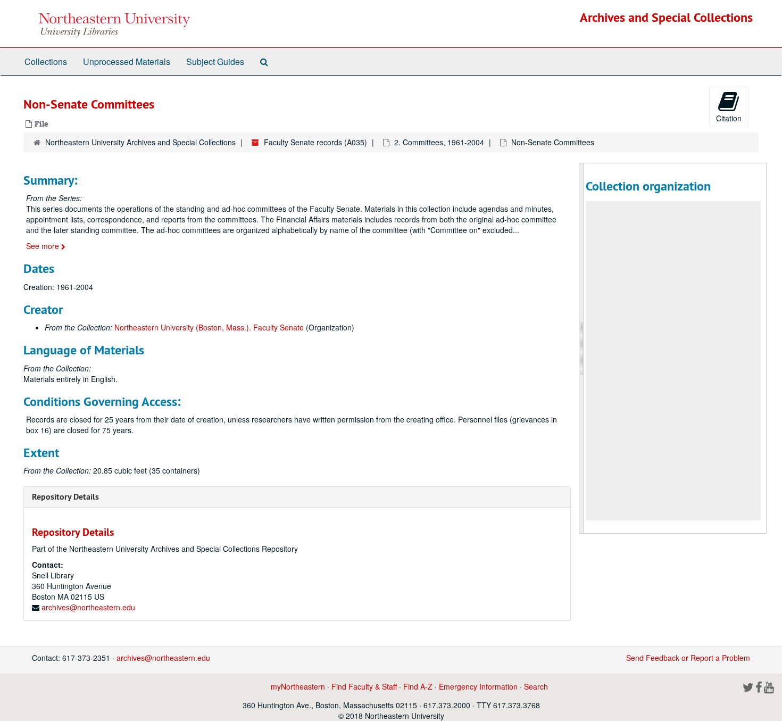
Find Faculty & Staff (364, 686)
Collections (45, 61)
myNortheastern (298, 686)
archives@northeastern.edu (88, 607)
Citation (729, 118)
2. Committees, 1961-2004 (439, 142)
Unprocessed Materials (126, 61)
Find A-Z (417, 686)
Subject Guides (215, 61)
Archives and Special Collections (666, 17)
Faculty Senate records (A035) (315, 142)
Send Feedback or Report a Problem (688, 657)
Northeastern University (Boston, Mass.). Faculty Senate (209, 327)
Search (536, 686)
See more (43, 246)
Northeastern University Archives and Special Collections (140, 142)
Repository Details (65, 496)
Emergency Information (478, 686)
